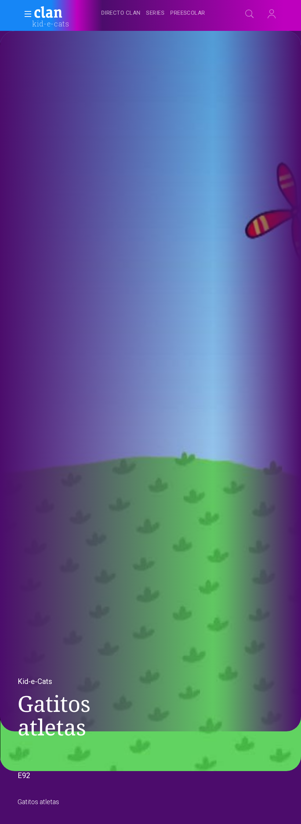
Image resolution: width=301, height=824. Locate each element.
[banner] (66, 13)
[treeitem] (120, 13)
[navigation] (158, 13)
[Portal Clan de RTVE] (48, 13)
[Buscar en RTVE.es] (249, 14)
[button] (26, 14)
